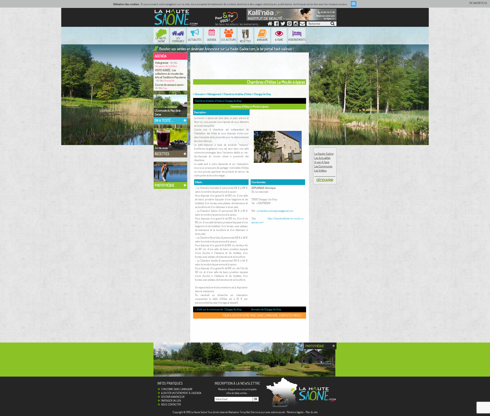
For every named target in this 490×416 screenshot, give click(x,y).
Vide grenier (162, 62)
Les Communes (323, 166)
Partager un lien (171, 400)
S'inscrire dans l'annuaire (177, 389)
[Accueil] (270, 24)
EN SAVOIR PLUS (478, 3)
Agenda (161, 56)
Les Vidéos (320, 170)
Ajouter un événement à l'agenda (181, 393)
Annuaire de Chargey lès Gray (266, 309)
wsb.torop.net (278, 412)
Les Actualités (322, 158)
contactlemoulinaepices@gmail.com (275, 210)
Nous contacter (171, 404)
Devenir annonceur (172, 396)
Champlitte (169, 80)
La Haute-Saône (323, 154)
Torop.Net (245, 412)
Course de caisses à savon (169, 84)
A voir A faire (321, 162)
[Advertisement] (250, 66)
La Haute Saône (199, 412)
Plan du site (311, 412)
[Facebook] (276, 24)
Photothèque (165, 185)
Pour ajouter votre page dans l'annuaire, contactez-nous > (262, 315)
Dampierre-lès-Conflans (166, 66)
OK (353, 4)
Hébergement (214, 94)
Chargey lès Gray (262, 94)
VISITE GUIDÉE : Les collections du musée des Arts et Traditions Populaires (170, 73)
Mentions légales (295, 412)
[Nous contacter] (302, 24)
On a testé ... (164, 120)
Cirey (165, 88)
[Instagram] (296, 24)
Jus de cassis (161, 147)
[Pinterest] (289, 24)
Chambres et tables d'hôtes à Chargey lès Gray (218, 100)
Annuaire (200, 94)
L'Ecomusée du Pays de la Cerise (167, 112)
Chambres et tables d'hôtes (237, 94)
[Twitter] (283, 24)
